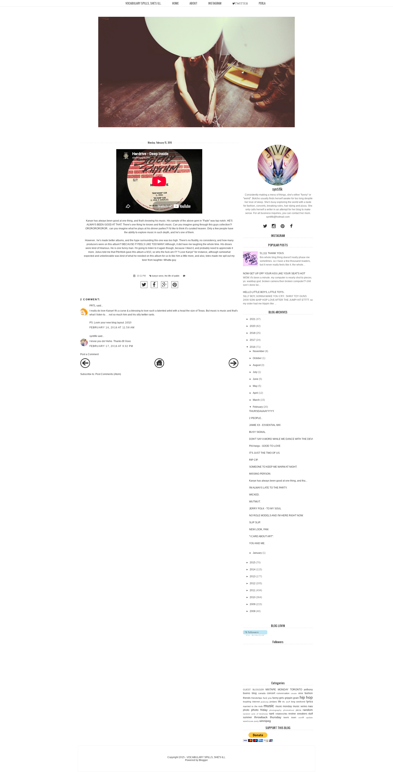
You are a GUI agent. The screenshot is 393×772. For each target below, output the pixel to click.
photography (275, 710)
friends (247, 698)
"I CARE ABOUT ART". (261, 536)
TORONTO (296, 689)
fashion (309, 693)
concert (271, 693)
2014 (252, 569)
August (257, 365)
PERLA (262, 3)
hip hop (306, 697)
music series (300, 706)
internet (256, 701)
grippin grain (292, 698)
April (255, 393)
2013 (252, 576)
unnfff (301, 717)
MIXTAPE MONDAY (276, 689)
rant (271, 713)
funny (275, 698)
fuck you (267, 698)
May (255, 386)
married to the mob (253, 706)
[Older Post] (233, 367)
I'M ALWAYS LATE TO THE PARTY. (268, 487)
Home (175, 3)
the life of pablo (172, 276)
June (255, 379)
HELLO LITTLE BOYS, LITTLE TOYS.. (264, 292)
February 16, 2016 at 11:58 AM (112, 327)
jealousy (265, 702)
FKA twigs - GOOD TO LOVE (264, 446)
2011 (252, 590)
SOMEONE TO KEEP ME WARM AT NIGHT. (273, 466)
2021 (252, 319)
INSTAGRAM (214, 3)
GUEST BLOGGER (253, 689)
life (279, 701)
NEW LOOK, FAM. (259, 529)
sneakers (302, 713)
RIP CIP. (253, 459)
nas (310, 706)
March (256, 399)
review (292, 713)
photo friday (259, 709)
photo (246, 710)
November (258, 351)
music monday (284, 706)
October (257, 358)
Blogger (203, 760)
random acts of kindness (255, 714)
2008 (252, 611)
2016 (252, 346)
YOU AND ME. (257, 543)
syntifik (93, 336)
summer (247, 717)
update (309, 717)
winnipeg (265, 720)
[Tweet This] (144, 284)
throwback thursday (267, 717)
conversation (283, 693)
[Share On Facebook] (154, 284)
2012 (252, 583)
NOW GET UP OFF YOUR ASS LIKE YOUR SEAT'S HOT (274, 273)
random (308, 709)
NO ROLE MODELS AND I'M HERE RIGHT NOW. (276, 515)
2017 (252, 340)
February (258, 406)
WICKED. (254, 494)
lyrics (309, 701)
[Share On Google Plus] (164, 284)
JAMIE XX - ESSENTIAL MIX (265, 425)
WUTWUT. (255, 501)
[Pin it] (174, 284)
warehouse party (251, 721)
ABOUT (193, 3)
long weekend (298, 701)
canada (261, 693)
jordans (273, 701)
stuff (310, 713)
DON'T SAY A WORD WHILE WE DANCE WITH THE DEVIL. (282, 439)
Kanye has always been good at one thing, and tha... (278, 480)
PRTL (92, 305)
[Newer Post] (85, 367)
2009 (252, 604)
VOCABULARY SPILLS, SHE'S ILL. (143, 3)
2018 (252, 333)
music (269, 706)
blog (254, 693)
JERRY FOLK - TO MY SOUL (265, 508)
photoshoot (288, 710)
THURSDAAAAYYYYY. (261, 411)
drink (300, 693)
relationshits (281, 713)
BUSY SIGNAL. (257, 432)
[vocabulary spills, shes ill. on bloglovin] (255, 635)
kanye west (157, 276)
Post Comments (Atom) (108, 374)
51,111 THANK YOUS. (272, 253)
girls (281, 698)
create (294, 693)
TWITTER (241, 3)
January (257, 552)
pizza (298, 710)
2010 (252, 597)
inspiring (247, 701)
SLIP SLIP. (255, 522)
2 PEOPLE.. (255, 418)
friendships (256, 698)
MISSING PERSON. (260, 473)
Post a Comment (89, 354)
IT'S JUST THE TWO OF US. (264, 452)
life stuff (286, 702)
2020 (252, 326)
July (255, 372)
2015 (252, 562)
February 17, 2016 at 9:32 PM (111, 346)
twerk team (289, 717)
